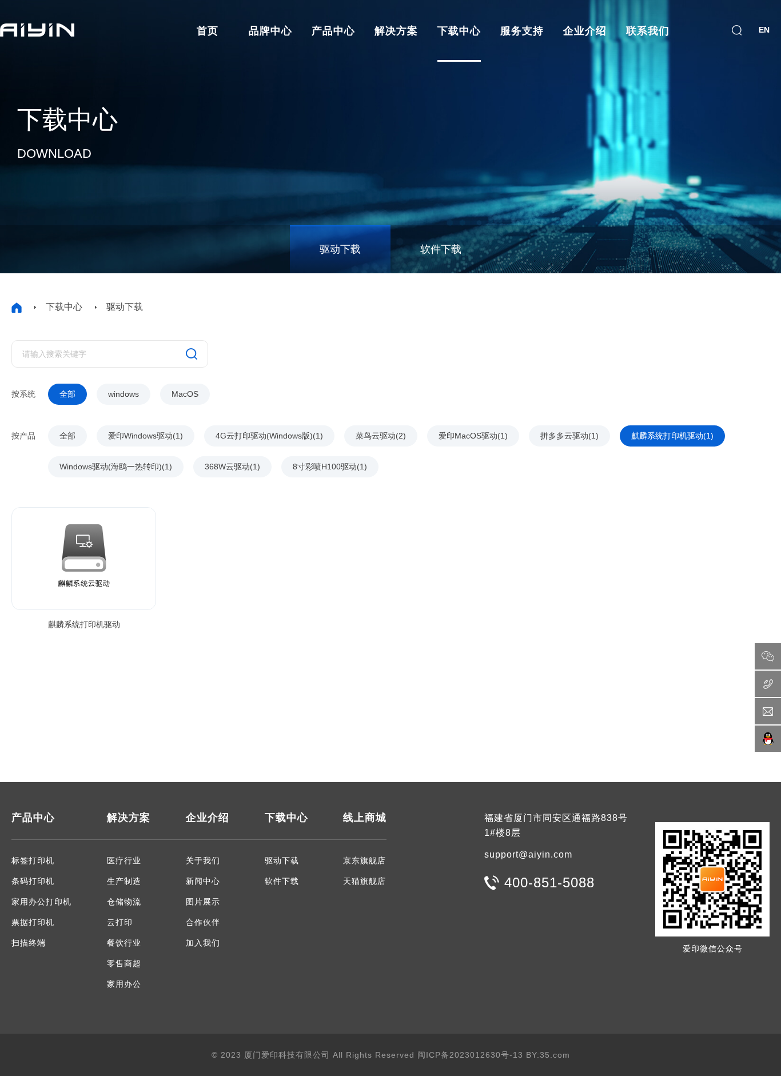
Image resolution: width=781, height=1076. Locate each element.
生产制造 (124, 881)
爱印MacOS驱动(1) (473, 435)
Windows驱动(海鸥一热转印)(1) (115, 466)
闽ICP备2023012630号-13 (470, 1054)
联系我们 (648, 31)
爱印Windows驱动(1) (145, 435)
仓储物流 (124, 901)
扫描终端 (28, 942)
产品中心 (333, 31)
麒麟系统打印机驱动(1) (672, 435)
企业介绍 (585, 31)
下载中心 (459, 31)
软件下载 (440, 249)
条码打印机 (32, 881)
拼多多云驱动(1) (569, 435)
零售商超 (124, 963)
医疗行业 (124, 860)
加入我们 (203, 942)
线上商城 (364, 817)
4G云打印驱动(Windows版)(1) (269, 435)
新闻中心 (203, 881)
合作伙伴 (203, 922)
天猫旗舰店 (364, 881)
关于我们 (203, 860)
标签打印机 (32, 860)
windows (123, 393)
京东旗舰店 (364, 860)
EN (764, 29)
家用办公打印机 (41, 901)
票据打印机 (32, 922)
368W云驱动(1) (232, 466)
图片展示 (203, 901)
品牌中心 (270, 31)
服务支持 (522, 31)
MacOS (185, 393)
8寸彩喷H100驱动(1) (330, 466)
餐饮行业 (124, 942)
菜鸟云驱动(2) (381, 435)
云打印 (120, 922)
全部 (67, 393)
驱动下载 (340, 249)
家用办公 (124, 984)
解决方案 (396, 31)
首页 (207, 31)
